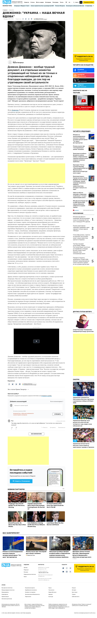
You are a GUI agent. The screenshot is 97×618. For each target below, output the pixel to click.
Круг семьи (74, 592)
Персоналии (28, 596)
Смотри (76, 379)
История (74, 590)
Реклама (26, 572)
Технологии (51, 590)
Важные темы (7, 5)
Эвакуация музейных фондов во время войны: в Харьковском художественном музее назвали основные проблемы (80, 157)
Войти (77, 2)
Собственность (75, 596)
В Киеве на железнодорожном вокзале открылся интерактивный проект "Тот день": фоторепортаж (80, 139)
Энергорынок (5, 594)
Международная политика (8, 590)
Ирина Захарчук (18, 62)
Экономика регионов (7, 598)
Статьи (33, 2)
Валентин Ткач (31, 555)
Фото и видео (40, 2)
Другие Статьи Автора (82, 311)
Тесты (61, 2)
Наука (49, 587)
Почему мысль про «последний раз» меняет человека (79, 147)
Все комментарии (36, 433)
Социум (74, 587)
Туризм (73, 594)
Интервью (48, 2)
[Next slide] (93, 6)
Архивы (25, 567)
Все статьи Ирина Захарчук (17, 389)
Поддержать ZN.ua (88, 2)
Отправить (57, 414)
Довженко (15, 110)
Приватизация (5, 596)
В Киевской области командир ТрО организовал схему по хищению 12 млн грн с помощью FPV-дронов (81, 219)
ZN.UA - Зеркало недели (83, 107)
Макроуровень (5, 592)
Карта (25, 576)
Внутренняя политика (7, 587)
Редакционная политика (30, 574)
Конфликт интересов (30, 592)
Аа (81, 2)
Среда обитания (52, 592)
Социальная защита (30, 587)
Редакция (26, 569)
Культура (50, 596)
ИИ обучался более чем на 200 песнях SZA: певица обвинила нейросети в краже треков (80, 204)
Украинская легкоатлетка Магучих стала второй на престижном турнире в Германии (83, 445)
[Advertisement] (36, 173)
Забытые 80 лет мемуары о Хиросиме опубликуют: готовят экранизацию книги (79, 195)
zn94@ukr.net (41, 576)
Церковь (50, 594)
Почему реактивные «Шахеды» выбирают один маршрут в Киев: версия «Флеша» (81, 228)
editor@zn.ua (46, 580)
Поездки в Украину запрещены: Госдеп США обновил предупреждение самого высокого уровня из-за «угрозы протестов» (81, 261)
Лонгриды (55, 2)
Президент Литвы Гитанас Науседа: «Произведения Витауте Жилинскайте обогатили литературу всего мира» (80, 169)
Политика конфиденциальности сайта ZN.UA (84, 612)
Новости (26, 2)
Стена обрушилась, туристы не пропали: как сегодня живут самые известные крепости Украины (81, 237)
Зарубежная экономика (31, 590)
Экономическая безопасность (32, 594)
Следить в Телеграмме (22, 481)
